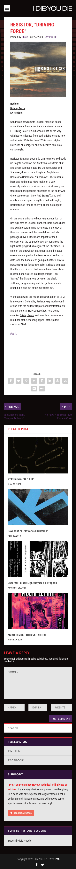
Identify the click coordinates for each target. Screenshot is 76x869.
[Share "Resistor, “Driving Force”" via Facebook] (11, 381)
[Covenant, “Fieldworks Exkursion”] (38, 507)
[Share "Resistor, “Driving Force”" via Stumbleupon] (65, 381)
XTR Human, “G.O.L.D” (21, 479)
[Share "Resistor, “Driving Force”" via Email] (34, 388)
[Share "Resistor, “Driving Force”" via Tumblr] (34, 381)
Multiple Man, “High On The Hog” (28, 634)
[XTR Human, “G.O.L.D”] (38, 455)
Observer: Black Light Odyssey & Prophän (32, 582)
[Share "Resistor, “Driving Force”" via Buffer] (57, 381)
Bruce (25, 36)
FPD (57, 859)
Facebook (16, 760)
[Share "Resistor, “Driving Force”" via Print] (42, 388)
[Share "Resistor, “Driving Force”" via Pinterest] (42, 381)
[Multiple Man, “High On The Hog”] (38, 611)
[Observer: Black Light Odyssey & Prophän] (38, 559)
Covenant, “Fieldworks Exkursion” (28, 531)
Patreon (52, 794)
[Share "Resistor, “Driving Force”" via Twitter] (18, 381)
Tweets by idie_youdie (20, 840)
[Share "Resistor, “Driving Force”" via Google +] (26, 381)
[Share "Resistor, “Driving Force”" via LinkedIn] (50, 381)
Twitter (14, 751)
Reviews (49, 36)
